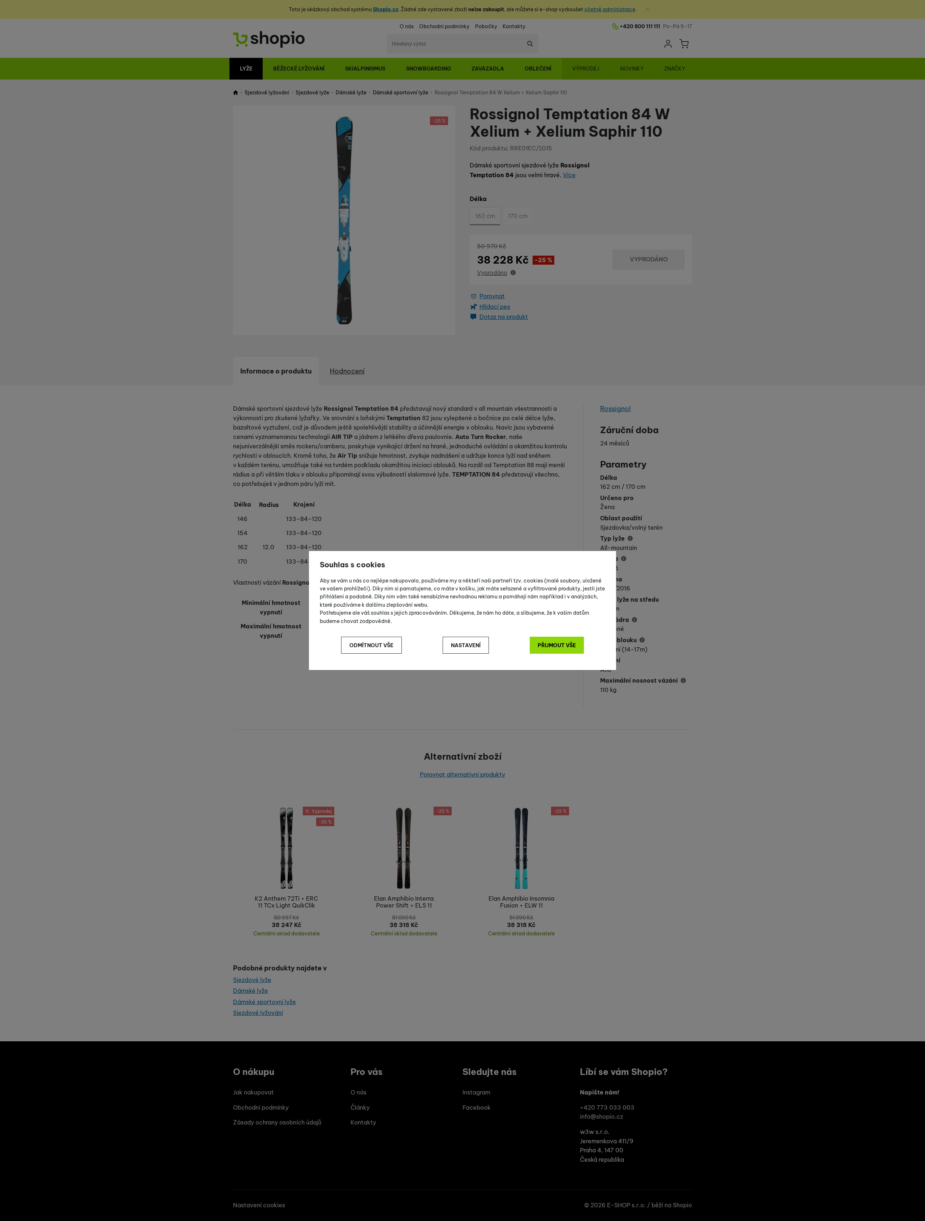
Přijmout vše (557, 645)
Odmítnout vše (371, 645)
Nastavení (466, 645)
